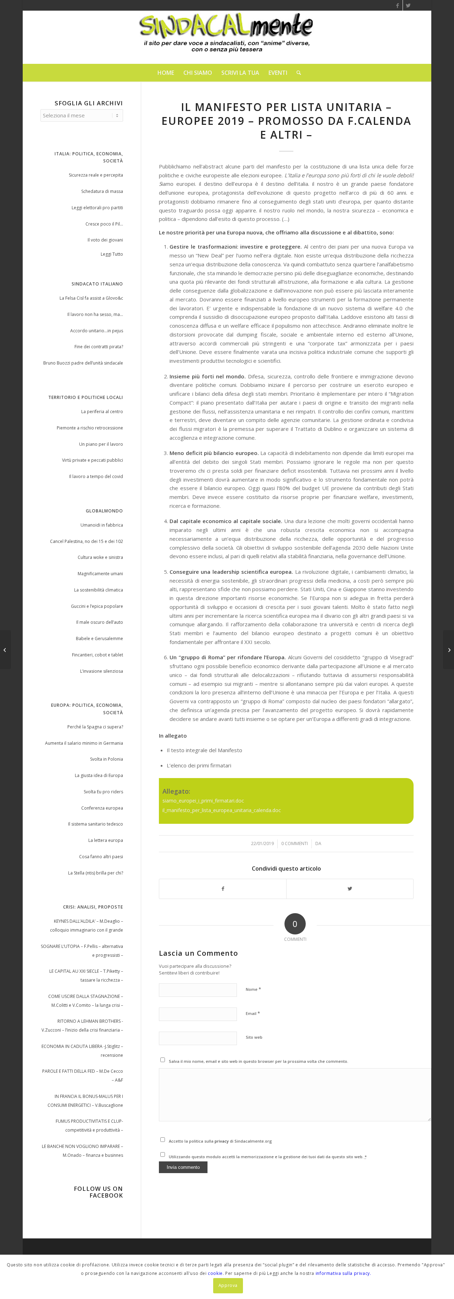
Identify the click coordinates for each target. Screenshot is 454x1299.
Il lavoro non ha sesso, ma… (95, 314)
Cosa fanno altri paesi (101, 857)
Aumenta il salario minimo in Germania (84, 743)
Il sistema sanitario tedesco (95, 824)
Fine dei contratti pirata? (98, 347)
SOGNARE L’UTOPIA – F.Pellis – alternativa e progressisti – (82, 950)
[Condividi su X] (350, 889)
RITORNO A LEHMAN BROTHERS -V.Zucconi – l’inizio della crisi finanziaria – (82, 1025)
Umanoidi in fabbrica (102, 525)
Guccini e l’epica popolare (97, 606)
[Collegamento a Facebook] (397, 5)
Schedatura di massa (102, 191)
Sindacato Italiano (97, 284)
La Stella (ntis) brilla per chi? (95, 873)
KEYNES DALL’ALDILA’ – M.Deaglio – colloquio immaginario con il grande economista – (86, 926)
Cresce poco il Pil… (104, 224)
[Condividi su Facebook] (222, 889)
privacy (222, 1141)
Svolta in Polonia (106, 759)
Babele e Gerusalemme (99, 638)
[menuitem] (166, 73)
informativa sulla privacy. (343, 1273)
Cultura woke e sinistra (100, 557)
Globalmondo (104, 511)
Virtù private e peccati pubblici (92, 460)
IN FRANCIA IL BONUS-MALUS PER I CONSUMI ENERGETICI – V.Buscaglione (85, 1100)
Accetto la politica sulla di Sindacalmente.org (220, 1141)
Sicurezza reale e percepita (96, 175)
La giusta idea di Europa (99, 775)
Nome (253, 989)
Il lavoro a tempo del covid (96, 476)
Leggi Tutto (112, 254)
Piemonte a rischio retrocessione (90, 428)
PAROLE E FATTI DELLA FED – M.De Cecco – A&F (82, 1075)
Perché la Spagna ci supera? (95, 727)
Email (253, 1013)
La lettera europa (105, 840)
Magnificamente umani (100, 574)
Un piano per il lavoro (101, 444)
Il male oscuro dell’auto (99, 622)
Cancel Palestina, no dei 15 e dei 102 (86, 541)
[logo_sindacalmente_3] (227, 37)
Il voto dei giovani (105, 240)
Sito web (254, 1037)
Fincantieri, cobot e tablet (97, 655)
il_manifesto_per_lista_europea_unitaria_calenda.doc (221, 810)
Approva (228, 1285)
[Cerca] (296, 73)
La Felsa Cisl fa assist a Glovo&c (91, 298)
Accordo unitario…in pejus (96, 331)
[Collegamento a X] (408, 5)
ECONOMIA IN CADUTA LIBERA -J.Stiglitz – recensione (82, 1050)
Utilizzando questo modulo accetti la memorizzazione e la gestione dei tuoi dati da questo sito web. (268, 1156)
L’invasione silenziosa (101, 671)
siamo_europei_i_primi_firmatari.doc (203, 800)
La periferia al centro (102, 412)
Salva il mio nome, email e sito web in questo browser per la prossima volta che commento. (258, 1061)
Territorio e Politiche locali (85, 397)
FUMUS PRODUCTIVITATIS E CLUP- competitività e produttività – (89, 1125)
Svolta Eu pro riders (103, 792)
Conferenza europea (102, 808)
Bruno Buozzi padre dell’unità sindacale (83, 363)
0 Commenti (294, 843)
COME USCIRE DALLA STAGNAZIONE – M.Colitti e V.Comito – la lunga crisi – (85, 1000)
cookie (215, 1273)
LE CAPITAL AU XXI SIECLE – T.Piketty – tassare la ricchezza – (86, 975)
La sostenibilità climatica (98, 590)
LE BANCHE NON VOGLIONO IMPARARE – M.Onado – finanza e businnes (82, 1150)
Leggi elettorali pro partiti (97, 208)
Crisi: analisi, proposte (93, 907)
